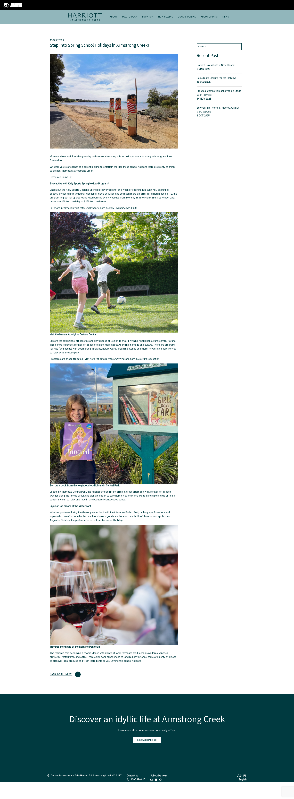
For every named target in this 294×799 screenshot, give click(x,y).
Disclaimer (86, 790)
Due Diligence (146, 790)
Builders (72, 790)
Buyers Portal (187, 16)
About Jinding (209, 16)
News (226, 16)
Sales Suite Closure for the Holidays (216, 78)
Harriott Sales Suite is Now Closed (215, 65)
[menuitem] (85, 17)
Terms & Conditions (106, 790)
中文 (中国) (241, 775)
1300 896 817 (138, 779)
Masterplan (129, 16)
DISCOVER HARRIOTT (147, 740)
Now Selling (165, 16)
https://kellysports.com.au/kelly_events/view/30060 (108, 208)
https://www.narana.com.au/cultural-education (133, 359)
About (113, 16)
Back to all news (61, 674)
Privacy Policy (127, 790)
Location (147, 16)
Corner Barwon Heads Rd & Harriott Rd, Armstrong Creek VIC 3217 (86, 775)
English (243, 779)
